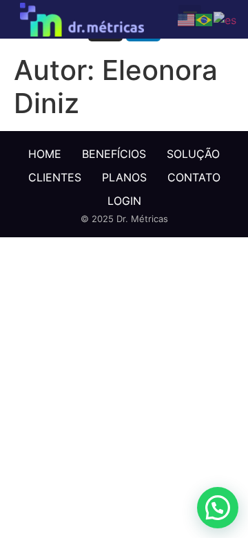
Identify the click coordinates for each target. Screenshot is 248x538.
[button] (217, 507)
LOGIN (124, 201)
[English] (187, 19)
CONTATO (193, 177)
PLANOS (124, 177)
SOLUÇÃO (193, 154)
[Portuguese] (205, 19)
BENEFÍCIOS (114, 154)
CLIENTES (54, 177)
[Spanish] (226, 19)
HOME (44, 154)
